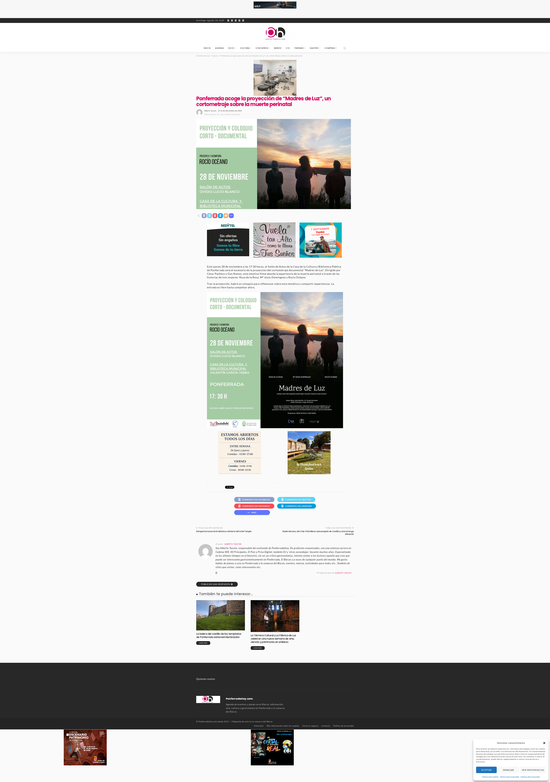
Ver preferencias (533, 770)
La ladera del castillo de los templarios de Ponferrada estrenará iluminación (218, 635)
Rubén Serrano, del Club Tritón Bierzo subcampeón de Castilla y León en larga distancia (318, 532)
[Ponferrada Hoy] (208, 699)
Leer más (203, 643)
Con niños (262, 48)
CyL (288, 48)
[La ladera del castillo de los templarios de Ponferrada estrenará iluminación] (220, 615)
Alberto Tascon (210, 111)
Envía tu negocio (310, 726)
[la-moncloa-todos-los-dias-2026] (239, 452)
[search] (345, 48)
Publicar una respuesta (215, 584)
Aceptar (486, 770)
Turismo (299, 48)
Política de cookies (490, 777)
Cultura (245, 48)
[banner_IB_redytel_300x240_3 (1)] (228, 239)
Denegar (508, 770)
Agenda (219, 48)
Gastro (314, 48)
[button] (544, 743)
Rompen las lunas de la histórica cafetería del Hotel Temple (224, 531)
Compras (330, 48)
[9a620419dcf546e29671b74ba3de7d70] (309, 452)
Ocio (231, 48)
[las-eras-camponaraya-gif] (274, 239)
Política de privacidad (509, 777)
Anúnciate (259, 726)
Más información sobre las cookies (283, 726)
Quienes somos (205, 678)
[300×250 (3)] (272, 747)
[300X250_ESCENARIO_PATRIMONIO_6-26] (85, 747)
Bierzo (278, 48)
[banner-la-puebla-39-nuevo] (275, 77)
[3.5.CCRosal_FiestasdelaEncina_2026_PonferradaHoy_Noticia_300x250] (320, 239)
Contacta (325, 726)
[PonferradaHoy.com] (275, 33)
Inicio (207, 48)
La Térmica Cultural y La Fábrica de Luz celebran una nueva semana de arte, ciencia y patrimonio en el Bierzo (273, 639)
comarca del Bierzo (264, 721)
